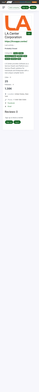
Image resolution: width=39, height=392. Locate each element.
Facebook (11, 103)
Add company (14, 7)
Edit (29, 33)
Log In (33, 7)
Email (9, 106)
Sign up (25, 7)
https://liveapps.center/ (16, 41)
